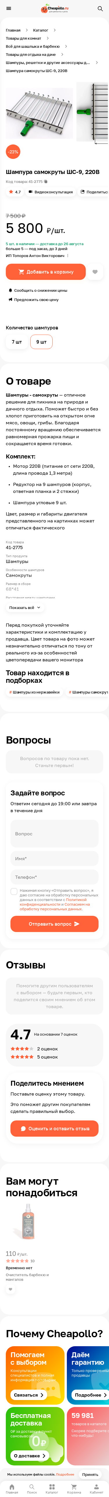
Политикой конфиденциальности (53, 902)
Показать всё (22, 607)
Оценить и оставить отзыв (59, 1128)
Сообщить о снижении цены (40, 290)
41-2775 (35, 181)
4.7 (18, 192)
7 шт (17, 342)
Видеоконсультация (54, 192)
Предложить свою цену (36, 299)
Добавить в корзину (50, 272)
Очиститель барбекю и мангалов (27, 1277)
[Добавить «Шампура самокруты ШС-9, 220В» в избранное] (95, 272)
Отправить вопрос (50, 924)
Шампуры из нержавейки (36, 692)
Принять (90, 1474)
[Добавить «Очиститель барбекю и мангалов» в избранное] (10, 1289)
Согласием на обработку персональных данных (55, 906)
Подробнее (65, 1474)
